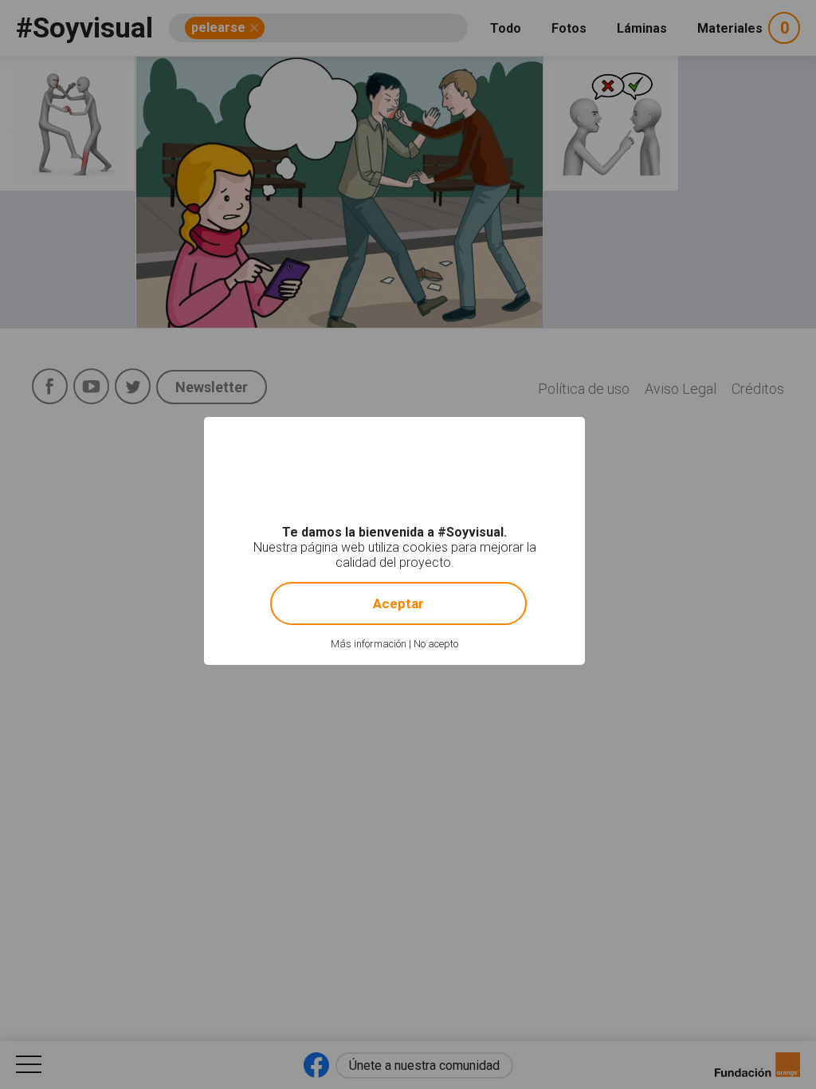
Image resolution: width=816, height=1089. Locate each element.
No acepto (436, 644)
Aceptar (398, 603)
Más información (368, 644)
